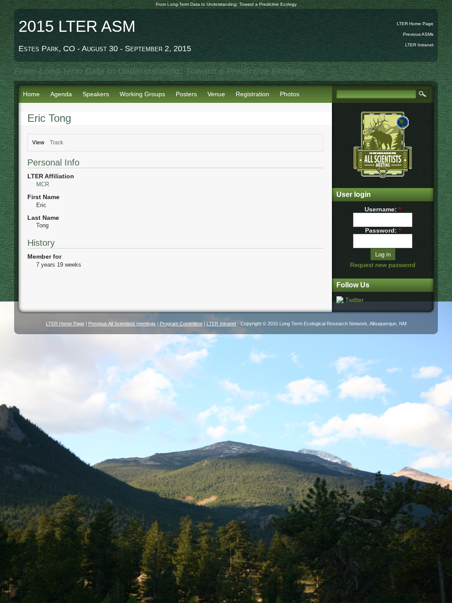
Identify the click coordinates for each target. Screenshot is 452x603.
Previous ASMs (418, 34)
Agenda (61, 94)
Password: (383, 230)
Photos (289, 94)
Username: (383, 209)
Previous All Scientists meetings (122, 323)
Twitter (354, 299)
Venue (216, 94)
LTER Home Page (415, 23)
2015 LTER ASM (77, 26)
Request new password (382, 264)
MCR (42, 184)
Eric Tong (49, 118)
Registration (252, 94)
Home (31, 94)
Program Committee (181, 323)
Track (56, 142)
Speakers (96, 94)
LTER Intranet (419, 44)
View (38, 142)
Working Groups (142, 94)
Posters (186, 94)
